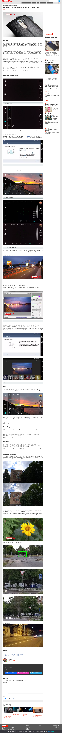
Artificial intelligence (24, 2)
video (15, 5)
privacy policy (15, 698)
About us (27, 725)
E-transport (48, 2)
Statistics (27, 728)
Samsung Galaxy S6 (27, 136)
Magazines (40, 727)
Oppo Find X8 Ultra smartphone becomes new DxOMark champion (17, 715)
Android (30, 2)
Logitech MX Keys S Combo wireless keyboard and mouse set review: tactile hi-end (52, 83)
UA (55, 2)
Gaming (41, 2)
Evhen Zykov (10, 659)
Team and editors (28, 727)
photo (9, 5)
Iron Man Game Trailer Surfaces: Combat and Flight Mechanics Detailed (52, 133)
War (52, 2)
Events (33, 1)
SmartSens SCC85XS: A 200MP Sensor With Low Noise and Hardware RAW (27, 715)
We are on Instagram (23, 672)
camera (5, 5)
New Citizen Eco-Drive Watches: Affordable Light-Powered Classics (51, 126)
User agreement (28, 729)
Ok (53, 731)
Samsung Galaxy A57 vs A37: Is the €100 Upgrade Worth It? (52, 96)
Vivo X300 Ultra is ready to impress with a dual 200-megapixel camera (7, 716)
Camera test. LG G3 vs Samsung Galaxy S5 (12, 655)
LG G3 (12, 45)
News (27, 1)
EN (59, 2)
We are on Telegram (35, 672)
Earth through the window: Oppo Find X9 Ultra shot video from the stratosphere (38, 716)
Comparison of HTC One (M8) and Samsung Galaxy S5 (14, 654)
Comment (5, 682)
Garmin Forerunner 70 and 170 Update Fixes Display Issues (51, 130)
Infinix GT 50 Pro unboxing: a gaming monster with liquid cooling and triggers (52, 93)
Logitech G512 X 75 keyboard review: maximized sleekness (51, 89)
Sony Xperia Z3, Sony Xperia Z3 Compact (34, 418)
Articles (23, 1)
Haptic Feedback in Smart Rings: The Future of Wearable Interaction (51, 137)
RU (57, 2)
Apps (38, 2)
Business (45, 2)
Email (4, 696)
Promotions (40, 726)
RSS (39, 728)
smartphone (12, 5)
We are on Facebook (10, 672)
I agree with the (12, 698)
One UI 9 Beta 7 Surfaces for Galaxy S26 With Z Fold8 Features (51, 123)
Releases (37, 1)
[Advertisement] (52, 13)
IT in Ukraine (34, 2)
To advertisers (27, 726)
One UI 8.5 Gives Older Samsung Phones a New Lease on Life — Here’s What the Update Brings (51, 86)
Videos (30, 1)
